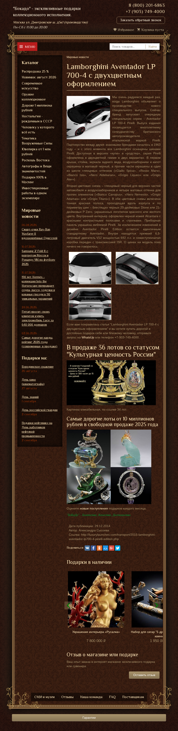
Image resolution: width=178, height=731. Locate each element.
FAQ (112, 697)
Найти (152, 46)
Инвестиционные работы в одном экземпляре (35, 193)
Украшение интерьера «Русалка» (96, 632)
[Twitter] (117, 548)
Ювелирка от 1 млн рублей (36, 151)
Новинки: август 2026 (39, 77)
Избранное (126, 30)
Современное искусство (32, 85)
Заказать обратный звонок (141, 20)
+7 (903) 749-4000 (145, 11)
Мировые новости (31, 213)
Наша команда (91, 697)
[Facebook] (93, 548)
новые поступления (94, 508)
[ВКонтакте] (87, 548)
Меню (30, 47)
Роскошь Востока (35, 160)
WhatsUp (88, 337)
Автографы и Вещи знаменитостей (36, 168)
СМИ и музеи (44, 697)
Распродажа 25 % (35, 71)
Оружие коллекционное (34, 96)
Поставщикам (133, 697)
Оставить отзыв (144, 675)
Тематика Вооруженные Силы (37, 140)
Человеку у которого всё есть (38, 129)
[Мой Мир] (105, 548)
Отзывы (67, 697)
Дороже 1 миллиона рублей (37, 108)
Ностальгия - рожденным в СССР (37, 118)
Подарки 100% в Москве (34, 179)
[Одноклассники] (99, 548)
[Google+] (111, 548)
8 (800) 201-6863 (147, 5)
